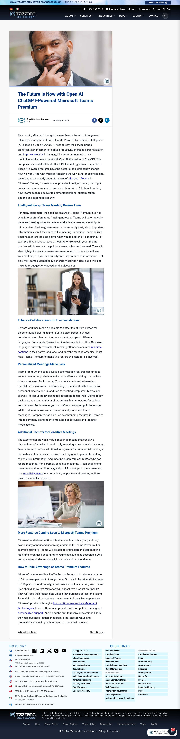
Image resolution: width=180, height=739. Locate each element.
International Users (126, 724)
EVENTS (137, 15)
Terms (143, 724)
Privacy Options (70, 724)
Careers (26, 724)
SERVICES (86, 15)
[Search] (165, 16)
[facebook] (94, 120)
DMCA (154, 724)
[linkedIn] (107, 120)
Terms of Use (88, 724)
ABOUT (69, 15)
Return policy (106, 724)
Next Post (96, 632)
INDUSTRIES (105, 15)
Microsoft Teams (78, 178)
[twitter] (100, 120)
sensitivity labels (33, 473)
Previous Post (28, 632)
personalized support (30, 613)
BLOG (122, 15)
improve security (33, 154)
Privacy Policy (51, 724)
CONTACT (154, 15)
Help (37, 724)
